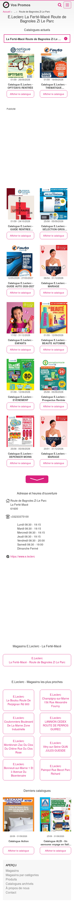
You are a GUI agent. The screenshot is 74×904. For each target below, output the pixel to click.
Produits (11, 879)
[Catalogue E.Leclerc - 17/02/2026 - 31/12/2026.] (20, 317)
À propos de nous (17, 888)
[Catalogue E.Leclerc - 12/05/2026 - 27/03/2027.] (20, 260)
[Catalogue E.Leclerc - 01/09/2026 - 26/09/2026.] (20, 62)
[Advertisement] (37, 147)
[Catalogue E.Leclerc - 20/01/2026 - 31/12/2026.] (53, 431)
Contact (11, 892)
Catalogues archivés (19, 883)
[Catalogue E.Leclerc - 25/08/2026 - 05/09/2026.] (53, 203)
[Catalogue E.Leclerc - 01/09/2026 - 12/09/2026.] (53, 317)
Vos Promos (20, 4)
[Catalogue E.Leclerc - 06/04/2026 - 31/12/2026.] (53, 260)
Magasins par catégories (22, 875)
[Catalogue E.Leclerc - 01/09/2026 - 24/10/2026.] (20, 203)
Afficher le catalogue (20, 94)
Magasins (12, 870)
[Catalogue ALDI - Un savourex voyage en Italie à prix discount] (55, 814)
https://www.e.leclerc (22, 556)
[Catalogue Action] (18, 814)
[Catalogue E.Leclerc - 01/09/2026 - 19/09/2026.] (53, 62)
